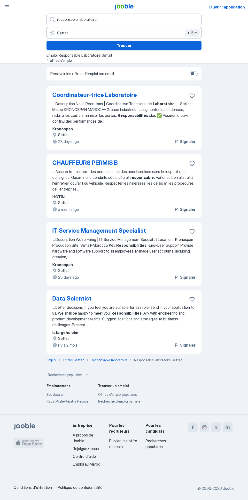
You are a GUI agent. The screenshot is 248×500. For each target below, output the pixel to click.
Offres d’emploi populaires (118, 394)
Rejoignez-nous (86, 448)
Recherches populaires (65, 375)
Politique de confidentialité (80, 487)
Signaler (187, 141)
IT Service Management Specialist (99, 230)
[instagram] (204, 427)
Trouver (124, 45)
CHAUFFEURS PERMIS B (85, 162)
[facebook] (193, 427)
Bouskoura (54, 394)
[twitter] (216, 427)
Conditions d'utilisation (33, 487)
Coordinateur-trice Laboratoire (94, 94)
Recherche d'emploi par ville (119, 401)
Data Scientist (72, 298)
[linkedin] (227, 427)
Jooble (228, 488)
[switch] (194, 73)
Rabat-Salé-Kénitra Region (67, 401)
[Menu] (7, 7)
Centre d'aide (84, 456)
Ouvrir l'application (227, 7)
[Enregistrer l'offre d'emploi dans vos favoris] (192, 96)
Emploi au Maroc (86, 464)
